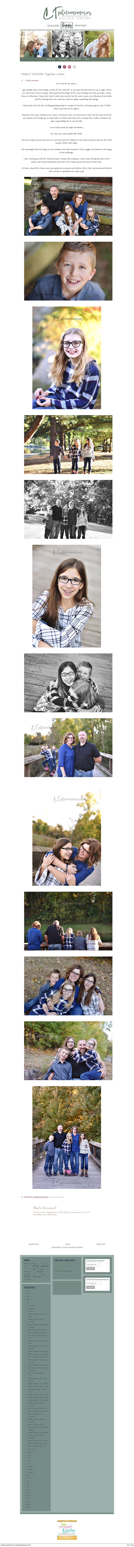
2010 (27, 1493)
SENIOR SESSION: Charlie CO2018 (37, 1354)
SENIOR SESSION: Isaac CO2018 (37, 1441)
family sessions (32, 80)
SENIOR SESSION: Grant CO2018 (37, 1433)
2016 (28, 1475)
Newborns (27, 1272)
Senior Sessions (32, 1276)
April (29, 1464)
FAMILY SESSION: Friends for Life (37, 1333)
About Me (50, 59)
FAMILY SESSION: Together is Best (42, 74)
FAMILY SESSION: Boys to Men (36, 1409)
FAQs (87, 59)
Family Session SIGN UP (95, 1261)
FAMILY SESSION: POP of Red (36, 1357)
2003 (28, 1507)
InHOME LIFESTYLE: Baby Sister (37, 1395)
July (29, 1455)
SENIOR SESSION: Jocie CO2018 (37, 1384)
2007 (28, 1499)
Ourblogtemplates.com (22, 1545)
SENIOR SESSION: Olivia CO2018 (37, 1352)
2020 (28, 1294)
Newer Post (34, 1244)
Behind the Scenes (30, 1264)
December (31, 1306)
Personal (40, 1271)
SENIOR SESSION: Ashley (35, 1425)
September (31, 1449)
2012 (27, 1487)
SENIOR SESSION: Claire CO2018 (37, 1365)
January (31, 1473)
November (31, 1309)
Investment (76, 59)
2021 (27, 1291)
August (30, 1452)
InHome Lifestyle (37, 1269)
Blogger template (6, 1545)
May (29, 1461)
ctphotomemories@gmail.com (63, 1271)
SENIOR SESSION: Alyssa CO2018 (37, 1398)
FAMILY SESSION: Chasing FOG (37, 1330)
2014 (27, 1481)
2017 (27, 1303)
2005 (28, 1505)
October (30, 1311)
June (29, 1458)
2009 (28, 1496)
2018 (28, 1300)
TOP (132, 1545)
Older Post (100, 1244)
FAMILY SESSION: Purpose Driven (37, 1411)
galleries (63, 59)
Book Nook (43, 1264)
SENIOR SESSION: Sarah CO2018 (37, 1400)
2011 (27, 1490)
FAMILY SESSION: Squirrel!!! (36, 1446)
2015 (27, 1478)
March (30, 1467)
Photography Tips (29, 1274)
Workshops (27, 1279)
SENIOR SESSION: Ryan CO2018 (37, 1444)
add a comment (55, 1197)
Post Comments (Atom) (73, 1247)
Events (26, 1266)
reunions (42, 1274)
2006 (28, 1502)
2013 (27, 1484)
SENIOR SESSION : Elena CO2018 (37, 1387)
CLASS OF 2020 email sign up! (97, 1279)
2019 (28, 1297)
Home (67, 1244)
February (31, 1470)
